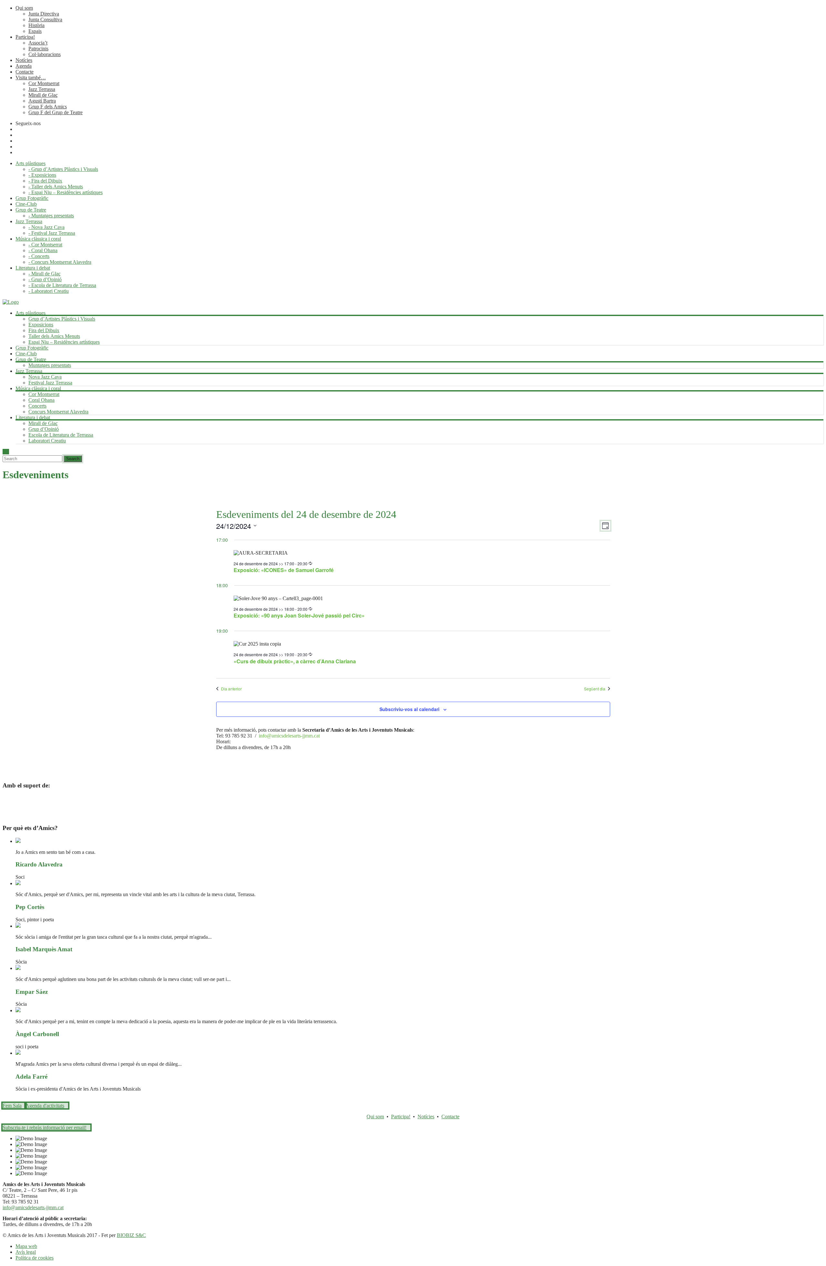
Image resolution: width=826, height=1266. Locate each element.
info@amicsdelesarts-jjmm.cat (289, 735)
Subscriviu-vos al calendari (409, 709)
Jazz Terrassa (41, 89)
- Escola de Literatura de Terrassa (62, 285)
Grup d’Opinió (43, 429)
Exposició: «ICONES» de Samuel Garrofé (284, 570)
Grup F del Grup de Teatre (55, 112)
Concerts (37, 406)
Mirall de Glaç (43, 95)
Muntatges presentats (49, 365)
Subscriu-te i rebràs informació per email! (44, 1127)
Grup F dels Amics (47, 106)
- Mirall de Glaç (44, 273)
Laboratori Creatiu (47, 440)
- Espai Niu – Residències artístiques (65, 192)
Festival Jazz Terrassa (50, 382)
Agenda (23, 66)
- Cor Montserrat (45, 244)
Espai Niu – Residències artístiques (64, 342)
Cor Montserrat (43, 83)
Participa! (25, 37)
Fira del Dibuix (43, 330)
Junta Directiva (43, 13)
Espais (35, 31)
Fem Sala (12, 1105)
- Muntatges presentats (51, 215)
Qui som (24, 8)
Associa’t (37, 42)
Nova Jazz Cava (45, 377)
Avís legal (25, 1252)
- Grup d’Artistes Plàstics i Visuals (63, 169)
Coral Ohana (41, 400)
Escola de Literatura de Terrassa (60, 435)
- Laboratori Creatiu (48, 291)
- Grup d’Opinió (45, 279)
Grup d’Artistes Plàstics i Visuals (61, 318)
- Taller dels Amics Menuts (55, 186)
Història (36, 25)
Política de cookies (34, 1258)
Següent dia (594, 688)
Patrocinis (38, 48)
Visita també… (30, 77)
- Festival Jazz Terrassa (51, 233)
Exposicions (40, 324)
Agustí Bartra (42, 101)
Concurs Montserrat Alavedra (58, 411)
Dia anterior (231, 688)
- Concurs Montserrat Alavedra (59, 262)
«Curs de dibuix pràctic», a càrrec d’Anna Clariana (295, 661)
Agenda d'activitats (44, 1105)
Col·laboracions (44, 54)
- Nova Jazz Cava (46, 227)
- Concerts (38, 256)
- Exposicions (42, 175)
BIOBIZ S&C (131, 1235)
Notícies (23, 60)
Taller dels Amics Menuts (54, 336)
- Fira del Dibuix (45, 180)
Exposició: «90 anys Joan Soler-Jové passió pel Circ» (299, 615)
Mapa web (26, 1246)
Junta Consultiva (45, 19)
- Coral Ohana (42, 250)
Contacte (24, 71)
